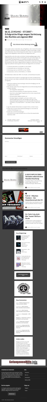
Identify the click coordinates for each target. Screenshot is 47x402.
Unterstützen (27, 377)
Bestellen (12, 393)
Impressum (27, 372)
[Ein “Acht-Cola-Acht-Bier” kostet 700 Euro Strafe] (13, 220)
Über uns (26, 374)
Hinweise (7, 28)
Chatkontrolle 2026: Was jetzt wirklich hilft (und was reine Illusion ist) (23, 326)
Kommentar (7, 141)
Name (6, 156)
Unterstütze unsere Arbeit (24, 275)
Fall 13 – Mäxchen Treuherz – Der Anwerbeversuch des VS (34, 198)
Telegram (26, 388)
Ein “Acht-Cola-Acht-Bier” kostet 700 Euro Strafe (33, 216)
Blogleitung (8, 39)
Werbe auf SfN (27, 380)
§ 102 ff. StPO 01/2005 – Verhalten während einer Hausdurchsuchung (34, 176)
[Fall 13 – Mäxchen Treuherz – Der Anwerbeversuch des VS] (13, 200)
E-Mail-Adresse (20, 156)
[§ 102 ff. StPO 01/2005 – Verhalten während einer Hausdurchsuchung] (13, 180)
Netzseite (31, 156)
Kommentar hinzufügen (20, 39)
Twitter (26, 390)
